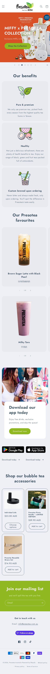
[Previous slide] (14, 65)
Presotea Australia (15, 663)
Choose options (13, 526)
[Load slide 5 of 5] (31, 64)
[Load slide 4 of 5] (28, 64)
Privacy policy (19, 666)
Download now (20, 431)
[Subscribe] (42, 603)
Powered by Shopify (28, 663)
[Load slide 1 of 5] (18, 64)
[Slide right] (30, 290)
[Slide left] (19, 290)
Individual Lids (11, 513)
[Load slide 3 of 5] (24, 64)
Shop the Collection (17, 46)
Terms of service (32, 666)
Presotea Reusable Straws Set (12, 559)
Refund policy (42, 663)
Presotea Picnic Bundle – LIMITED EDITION (36, 515)
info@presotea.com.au (28, 624)
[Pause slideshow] (47, 65)
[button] (3, 6)
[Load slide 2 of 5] (21, 64)
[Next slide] (35, 65)
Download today (9, 459)
